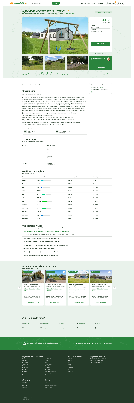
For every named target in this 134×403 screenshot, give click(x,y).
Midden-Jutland (34, 13)
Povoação (47, 369)
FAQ (46, 382)
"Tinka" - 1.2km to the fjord (99, 284)
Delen (99, 12)
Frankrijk (70, 360)
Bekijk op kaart (70, 13)
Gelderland (25, 373)
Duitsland (70, 367)
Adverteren (25, 384)
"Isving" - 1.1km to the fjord (31, 284)
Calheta (47, 360)
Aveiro (46, 362)
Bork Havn (41, 13)
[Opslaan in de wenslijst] (42, 272)
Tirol (23, 366)
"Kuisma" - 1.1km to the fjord (53, 284)
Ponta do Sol (48, 364)
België (69, 366)
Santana (47, 375)
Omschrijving (26, 84)
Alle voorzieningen (107, 74)
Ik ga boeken (100, 43)
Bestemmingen (85, 3)
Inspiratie (100, 3)
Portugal (70, 375)
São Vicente (48, 358)
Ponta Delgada (49, 373)
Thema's (93, 3)
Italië (69, 362)
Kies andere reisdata (33, 302)
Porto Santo (48, 366)
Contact (24, 385)
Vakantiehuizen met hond (96, 360)
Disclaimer (47, 384)
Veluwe (24, 358)
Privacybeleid (48, 387)
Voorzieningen (34, 84)
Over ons (24, 382)
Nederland (70, 358)
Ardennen (24, 360)
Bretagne (24, 371)
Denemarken (25, 13)
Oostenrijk (70, 371)
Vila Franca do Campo (50, 371)
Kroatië (70, 369)
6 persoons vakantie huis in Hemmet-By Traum (76, 285)
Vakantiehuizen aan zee (96, 362)
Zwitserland (71, 373)
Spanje (69, 364)
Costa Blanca (25, 362)
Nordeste (47, 367)
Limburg (24, 369)
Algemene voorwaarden (51, 385)
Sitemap (24, 387)
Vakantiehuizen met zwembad (98, 358)
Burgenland (25, 367)
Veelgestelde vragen (45, 84)
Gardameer (25, 364)
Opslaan (108, 12)
